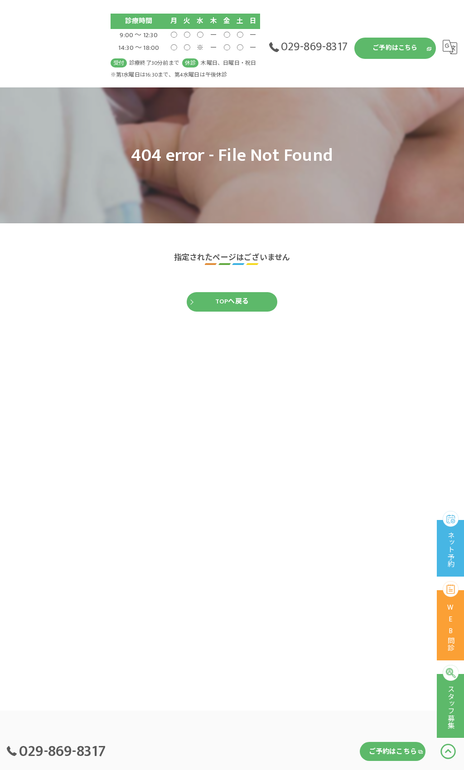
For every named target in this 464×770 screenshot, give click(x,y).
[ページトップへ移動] (448, 751)
